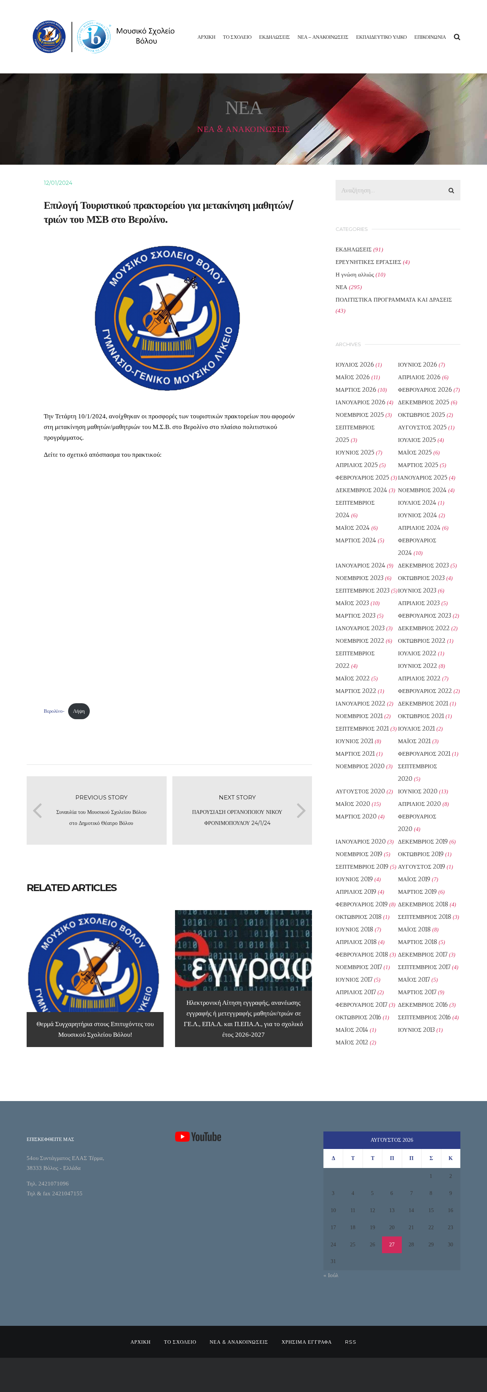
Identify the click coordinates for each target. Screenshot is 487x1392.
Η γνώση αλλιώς (355, 274)
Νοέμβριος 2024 (422, 490)
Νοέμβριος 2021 (359, 716)
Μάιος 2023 (352, 603)
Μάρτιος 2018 (417, 941)
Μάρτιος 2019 (417, 891)
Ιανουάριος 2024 (360, 565)
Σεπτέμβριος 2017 (424, 967)
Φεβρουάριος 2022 (425, 690)
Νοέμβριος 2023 (360, 578)
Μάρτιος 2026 (356, 389)
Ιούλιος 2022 (417, 653)
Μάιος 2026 (353, 377)
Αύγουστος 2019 (421, 866)
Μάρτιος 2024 (356, 540)
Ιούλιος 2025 (417, 439)
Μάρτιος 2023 (356, 615)
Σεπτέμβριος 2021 (362, 728)
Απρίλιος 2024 (419, 527)
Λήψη (79, 711)
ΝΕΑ (341, 287)
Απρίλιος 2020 (419, 803)
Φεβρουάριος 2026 (425, 389)
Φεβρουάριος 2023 (424, 615)
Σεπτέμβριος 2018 (424, 916)
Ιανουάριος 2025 (422, 477)
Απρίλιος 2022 (419, 678)
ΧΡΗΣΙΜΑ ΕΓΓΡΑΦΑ (307, 1342)
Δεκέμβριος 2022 (424, 628)
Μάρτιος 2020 (356, 816)
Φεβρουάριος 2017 (361, 1004)
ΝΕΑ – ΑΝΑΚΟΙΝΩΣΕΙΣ (323, 37)
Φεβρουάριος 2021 (424, 753)
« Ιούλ (330, 1275)
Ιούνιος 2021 (354, 741)
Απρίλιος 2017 (356, 992)
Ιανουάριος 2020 (361, 841)
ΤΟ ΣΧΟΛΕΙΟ (237, 37)
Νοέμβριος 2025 (360, 414)
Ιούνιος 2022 (417, 665)
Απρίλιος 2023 (419, 603)
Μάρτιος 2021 (355, 753)
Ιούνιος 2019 (354, 879)
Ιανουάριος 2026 (360, 402)
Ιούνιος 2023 (417, 590)
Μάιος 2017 (414, 979)
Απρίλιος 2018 (356, 941)
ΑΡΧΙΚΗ (206, 37)
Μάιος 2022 (353, 678)
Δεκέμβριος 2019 (423, 841)
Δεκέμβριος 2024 (361, 490)
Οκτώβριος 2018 (359, 916)
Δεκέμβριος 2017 (422, 954)
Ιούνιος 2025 (355, 452)
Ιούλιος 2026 (355, 364)
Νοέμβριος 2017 (359, 967)
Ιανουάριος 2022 (360, 703)
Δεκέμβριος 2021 (423, 703)
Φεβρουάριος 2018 (362, 954)
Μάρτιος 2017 (417, 992)
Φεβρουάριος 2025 (362, 477)
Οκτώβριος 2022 (422, 640)
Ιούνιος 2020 (418, 791)
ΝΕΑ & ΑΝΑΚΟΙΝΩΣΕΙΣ (239, 1342)
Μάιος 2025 (415, 452)
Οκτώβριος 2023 (421, 578)
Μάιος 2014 (352, 1029)
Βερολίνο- (54, 711)
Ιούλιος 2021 (416, 728)
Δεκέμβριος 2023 (423, 565)
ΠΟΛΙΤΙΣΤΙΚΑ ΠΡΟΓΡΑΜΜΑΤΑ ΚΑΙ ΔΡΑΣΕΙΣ (394, 299)
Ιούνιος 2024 (417, 515)
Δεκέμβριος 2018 (423, 904)
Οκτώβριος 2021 (421, 716)
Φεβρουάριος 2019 (362, 904)
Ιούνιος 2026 (417, 364)
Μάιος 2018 (414, 929)
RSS (350, 1342)
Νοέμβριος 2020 (360, 766)
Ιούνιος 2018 (354, 929)
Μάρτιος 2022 (356, 690)
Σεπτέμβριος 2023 (363, 590)
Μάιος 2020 (353, 803)
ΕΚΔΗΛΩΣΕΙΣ (274, 37)
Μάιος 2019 (414, 879)
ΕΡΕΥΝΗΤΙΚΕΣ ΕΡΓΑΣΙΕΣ (368, 261)
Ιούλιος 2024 (417, 502)
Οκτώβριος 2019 (421, 854)
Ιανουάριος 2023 (360, 628)
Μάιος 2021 (414, 741)
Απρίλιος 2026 (419, 377)
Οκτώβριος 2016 (358, 1017)
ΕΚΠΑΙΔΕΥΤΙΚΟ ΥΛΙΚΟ (381, 37)
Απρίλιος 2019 (356, 891)
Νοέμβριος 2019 (359, 854)
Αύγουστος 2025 (422, 427)
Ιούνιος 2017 (354, 979)
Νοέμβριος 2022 (360, 640)
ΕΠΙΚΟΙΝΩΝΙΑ (430, 37)
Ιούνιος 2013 (416, 1029)
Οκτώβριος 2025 (421, 414)
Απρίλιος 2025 (357, 465)
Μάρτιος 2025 (418, 465)
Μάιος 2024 (353, 527)
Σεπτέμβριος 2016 (424, 1017)
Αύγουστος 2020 (360, 791)
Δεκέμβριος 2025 (423, 402)
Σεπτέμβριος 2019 (362, 866)
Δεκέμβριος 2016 (423, 1004)
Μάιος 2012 (352, 1042)
